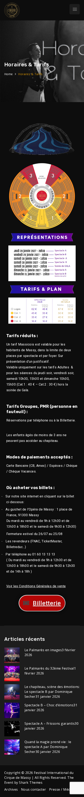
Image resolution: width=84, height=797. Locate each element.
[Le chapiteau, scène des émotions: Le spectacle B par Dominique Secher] (12, 691)
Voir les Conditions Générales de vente (36, 586)
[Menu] (75, 9)
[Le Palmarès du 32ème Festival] (12, 673)
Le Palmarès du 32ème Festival (49, 668)
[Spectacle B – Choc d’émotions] (12, 710)
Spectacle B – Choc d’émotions (49, 705)
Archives (11, 789)
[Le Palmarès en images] (12, 655)
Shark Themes (30, 782)
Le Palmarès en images (43, 650)
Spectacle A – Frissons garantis (49, 723)
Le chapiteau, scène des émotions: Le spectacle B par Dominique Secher (52, 691)
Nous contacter (33, 789)
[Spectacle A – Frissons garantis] (12, 728)
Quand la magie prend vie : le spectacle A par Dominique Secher (47, 747)
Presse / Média (61, 789)
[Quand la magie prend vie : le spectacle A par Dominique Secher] (12, 747)
